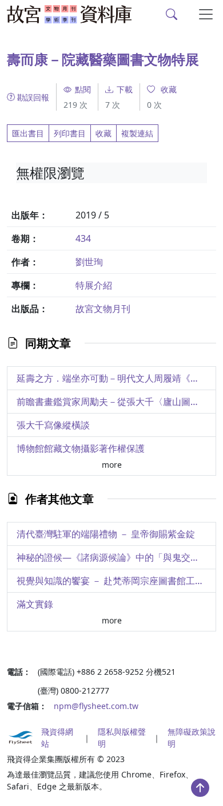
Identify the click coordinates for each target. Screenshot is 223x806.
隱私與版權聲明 (122, 737)
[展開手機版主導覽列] (206, 14)
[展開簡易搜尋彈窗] (171, 14)
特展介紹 (93, 285)
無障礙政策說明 (192, 737)
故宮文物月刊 (102, 308)
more (112, 464)
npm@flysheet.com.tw (96, 705)
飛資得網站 (57, 737)
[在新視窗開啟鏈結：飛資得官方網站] (20, 737)
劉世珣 (89, 262)
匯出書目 (28, 133)
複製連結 (137, 133)
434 (83, 238)
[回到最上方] (200, 788)
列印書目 (70, 133)
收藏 (103, 133)
